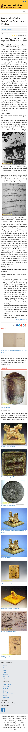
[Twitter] (19, 325)
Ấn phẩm (5, 695)
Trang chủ (4, 29)
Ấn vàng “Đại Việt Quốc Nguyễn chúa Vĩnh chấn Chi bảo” (11, 608)
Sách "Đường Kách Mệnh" (5, 657)
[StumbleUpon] (26, 325)
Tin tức (4, 670)
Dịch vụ (4, 691)
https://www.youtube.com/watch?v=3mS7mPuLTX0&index (13, 274)
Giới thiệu (5, 668)
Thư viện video (6, 686)
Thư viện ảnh (5, 689)
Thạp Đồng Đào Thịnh (5, 407)
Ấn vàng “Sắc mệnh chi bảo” (6, 557)
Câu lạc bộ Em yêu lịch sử (8, 693)
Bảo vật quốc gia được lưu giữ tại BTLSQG (8, 446)
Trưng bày (5, 672)
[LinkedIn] (23, 325)
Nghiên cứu (5, 674)
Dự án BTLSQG (6, 676)
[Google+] (21, 325)
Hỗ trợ (4, 679)
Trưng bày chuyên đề (7, 684)
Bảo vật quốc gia (9, 29)
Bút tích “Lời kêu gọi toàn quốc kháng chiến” (9, 631)
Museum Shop (6, 697)
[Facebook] (17, 325)
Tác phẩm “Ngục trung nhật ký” (6, 583)
